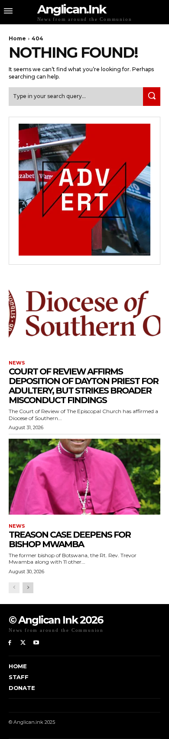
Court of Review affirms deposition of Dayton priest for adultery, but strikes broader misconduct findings (83, 385)
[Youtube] (36, 642)
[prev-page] (14, 587)
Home (17, 38)
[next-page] (28, 587)
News (17, 363)
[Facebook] (9, 642)
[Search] (151, 96)
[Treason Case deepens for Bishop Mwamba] (84, 477)
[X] (23, 642)
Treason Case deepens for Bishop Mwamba (69, 539)
